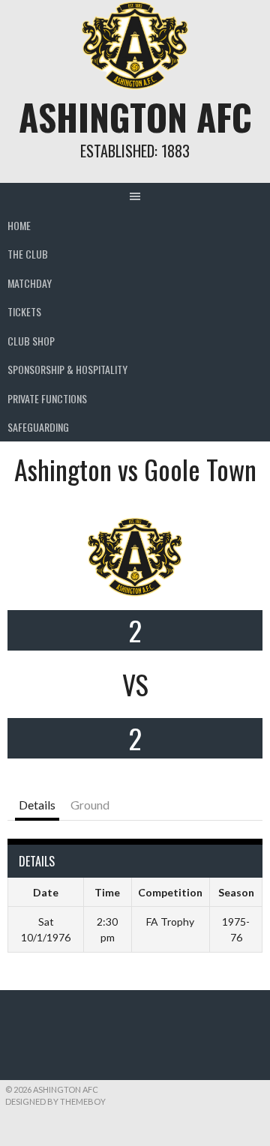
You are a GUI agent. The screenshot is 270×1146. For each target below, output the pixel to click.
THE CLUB (28, 254)
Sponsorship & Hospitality (68, 369)
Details (37, 804)
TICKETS (24, 311)
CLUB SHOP (31, 341)
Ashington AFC (135, 116)
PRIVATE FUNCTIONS (47, 398)
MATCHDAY (30, 283)
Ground (90, 804)
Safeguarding (38, 427)
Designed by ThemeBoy (55, 1101)
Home (19, 225)
